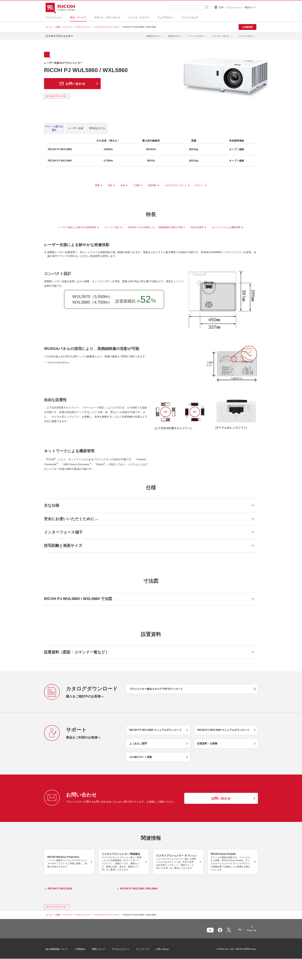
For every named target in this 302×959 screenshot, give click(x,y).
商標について (98, 949)
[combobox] (187, 7)
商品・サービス (64, 27)
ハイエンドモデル (245, 36)
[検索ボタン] (206, 7)
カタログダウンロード (176, 185)
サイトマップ (142, 949)
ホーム (49, 27)
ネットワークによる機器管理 (226, 227)
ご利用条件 (79, 949)
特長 (110, 185)
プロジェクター (83, 27)
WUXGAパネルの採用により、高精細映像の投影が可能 (155, 227)
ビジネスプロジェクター (107, 27)
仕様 (122, 185)
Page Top (251, 930)
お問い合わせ (162, 949)
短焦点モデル (174, 36)
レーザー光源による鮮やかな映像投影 (77, 227)
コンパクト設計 (112, 227)
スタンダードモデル (220, 36)
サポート (199, 185)
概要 (97, 185)
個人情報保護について (57, 949)
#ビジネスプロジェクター (57, 96)
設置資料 (152, 185)
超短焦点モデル (153, 36)
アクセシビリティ (120, 949)
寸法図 (136, 185)
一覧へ (240, 929)
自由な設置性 (197, 227)
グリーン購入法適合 (54, 128)
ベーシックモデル (195, 36)
